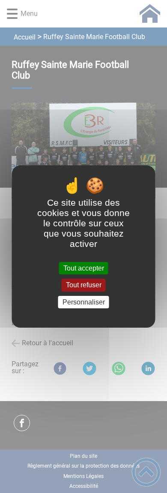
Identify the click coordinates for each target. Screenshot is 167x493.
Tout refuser (83, 285)
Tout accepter (83, 268)
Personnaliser (84, 302)
